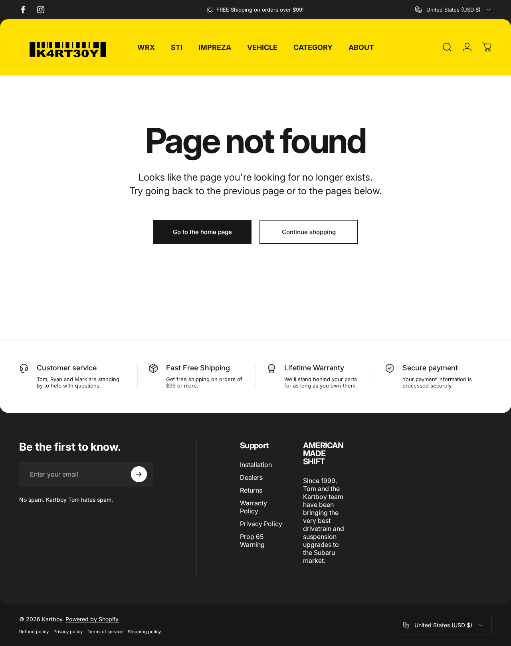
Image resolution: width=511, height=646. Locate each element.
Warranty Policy (253, 507)
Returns (251, 490)
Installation (256, 465)
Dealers (251, 477)
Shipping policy (144, 631)
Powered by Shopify (92, 619)
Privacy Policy (261, 524)
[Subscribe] (139, 474)
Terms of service (105, 631)
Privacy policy (68, 631)
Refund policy (34, 631)
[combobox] (453, 9)
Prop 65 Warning (252, 541)
